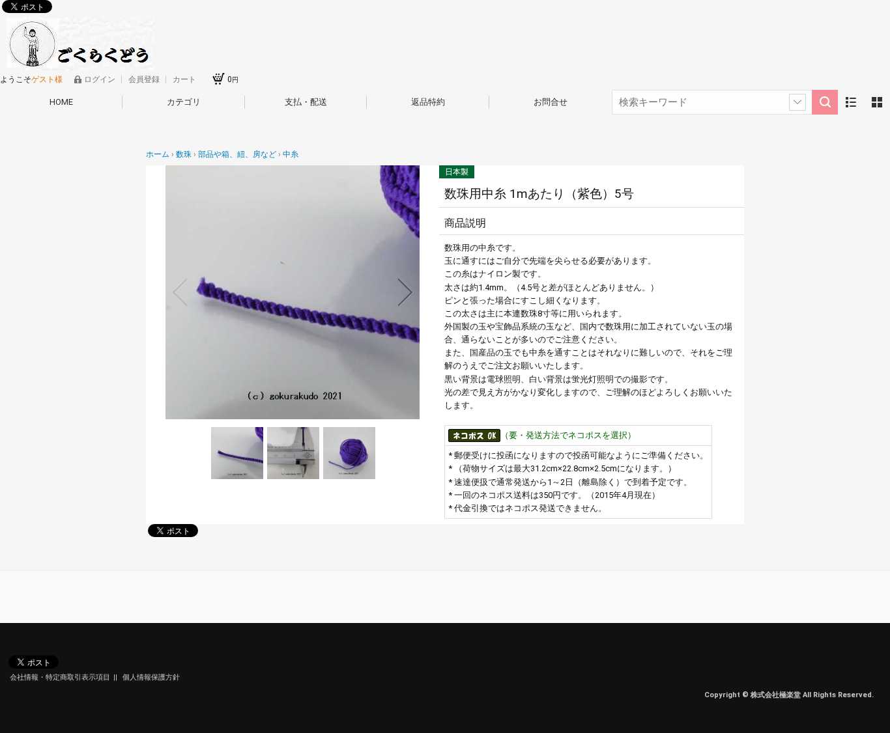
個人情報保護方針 (151, 677)
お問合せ (550, 102)
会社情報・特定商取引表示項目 (60, 677)
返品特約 (428, 102)
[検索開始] (825, 102)
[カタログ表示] (877, 102)
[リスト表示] (851, 102)
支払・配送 (306, 102)
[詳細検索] (797, 102)
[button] (179, 292)
